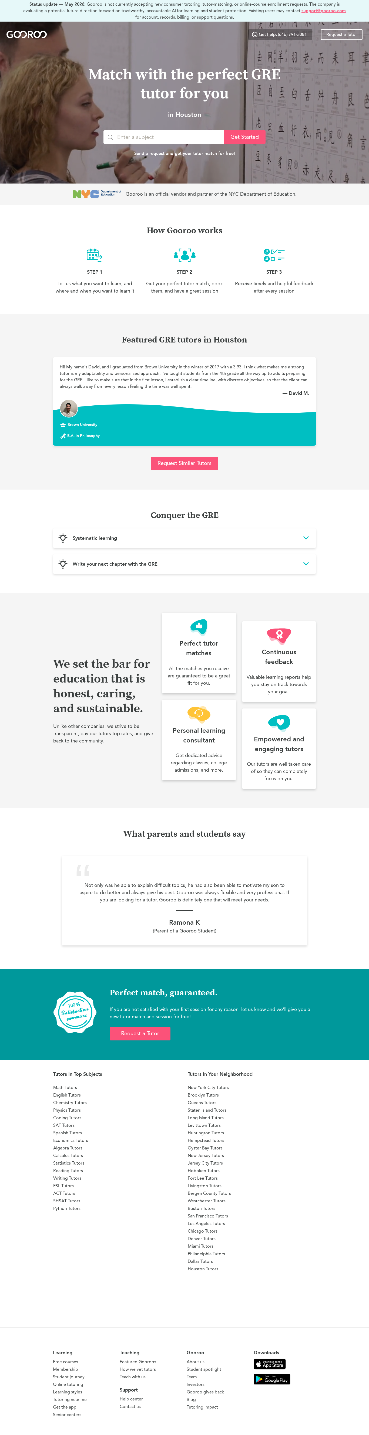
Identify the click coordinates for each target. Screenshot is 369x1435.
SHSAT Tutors (66, 1200)
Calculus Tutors (68, 1155)
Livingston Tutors (205, 1185)
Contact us (130, 1406)
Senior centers (67, 1414)
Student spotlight (204, 1369)
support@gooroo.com (323, 10)
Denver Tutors (202, 1238)
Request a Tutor (341, 34)
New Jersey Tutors (206, 1155)
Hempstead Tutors (206, 1140)
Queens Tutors (202, 1102)
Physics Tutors (67, 1110)
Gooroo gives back (205, 1392)
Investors (195, 1384)
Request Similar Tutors (184, 463)
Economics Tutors (70, 1140)
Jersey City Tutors (205, 1163)
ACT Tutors (64, 1193)
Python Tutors (66, 1208)
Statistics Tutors (68, 1163)
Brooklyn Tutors (203, 1095)
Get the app (64, 1407)
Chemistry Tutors (70, 1102)
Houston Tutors (203, 1268)
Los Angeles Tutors (206, 1223)
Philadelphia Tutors (206, 1253)
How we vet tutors (138, 1369)
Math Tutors (65, 1087)
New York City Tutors (208, 1087)
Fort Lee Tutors (203, 1178)
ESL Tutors (63, 1185)
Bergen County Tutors (209, 1193)
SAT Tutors (64, 1125)
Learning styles (67, 1392)
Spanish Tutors (67, 1132)
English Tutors (67, 1095)
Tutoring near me (70, 1399)
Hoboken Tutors (204, 1170)
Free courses (65, 1361)
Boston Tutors (201, 1208)
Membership (65, 1369)
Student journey (69, 1376)
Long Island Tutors (206, 1117)
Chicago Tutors (202, 1231)
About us (195, 1361)
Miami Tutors (200, 1246)
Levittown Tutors (204, 1125)
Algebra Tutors (67, 1148)
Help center (131, 1399)
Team (192, 1376)
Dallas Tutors (200, 1261)
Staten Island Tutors (207, 1110)
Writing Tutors (67, 1178)
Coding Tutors (67, 1117)
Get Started (244, 137)
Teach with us (133, 1376)
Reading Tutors (68, 1170)
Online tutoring (68, 1384)
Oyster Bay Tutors (205, 1148)
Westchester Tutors (207, 1200)
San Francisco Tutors (208, 1216)
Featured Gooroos (138, 1361)
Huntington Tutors (206, 1132)
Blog (191, 1399)
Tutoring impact (202, 1407)
